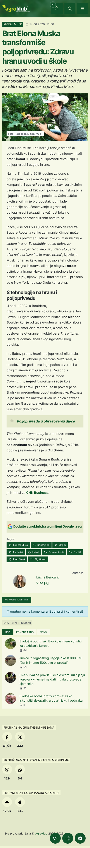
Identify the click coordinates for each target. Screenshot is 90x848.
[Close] (69, 8)
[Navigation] (82, 8)
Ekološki (17, 552)
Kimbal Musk (20, 544)
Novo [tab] (43, 632)
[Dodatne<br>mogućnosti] (80, 838)
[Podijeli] (67, 838)
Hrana (35, 552)
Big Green (40, 559)
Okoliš (77, 552)
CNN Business (37, 493)
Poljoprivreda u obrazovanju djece (46, 421)
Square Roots (56, 552)
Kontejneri (43, 544)
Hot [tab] (7, 632)
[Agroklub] (16, 8)
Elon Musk (18, 559)
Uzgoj (62, 544)
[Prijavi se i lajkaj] (55, 838)
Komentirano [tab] (25, 632)
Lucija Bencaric (48, 577)
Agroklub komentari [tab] (16, 599)
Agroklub (41, 833)
